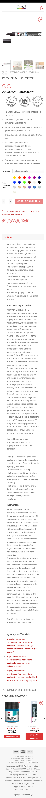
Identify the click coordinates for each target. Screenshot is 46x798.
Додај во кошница (28, 201)
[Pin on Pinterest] (23, 221)
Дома (4, 72)
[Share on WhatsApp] (4, 221)
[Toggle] (4, 237)
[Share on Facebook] (9, 221)
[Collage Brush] (34, 712)
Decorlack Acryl (12, 728)
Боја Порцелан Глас (6, 185)
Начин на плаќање (23, 760)
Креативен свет (17, 72)
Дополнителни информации (22, 689)
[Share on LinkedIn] (27, 221)
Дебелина (6, 171)
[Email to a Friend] (18, 221)
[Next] (40, 37)
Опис (10, 237)
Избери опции (12, 736)
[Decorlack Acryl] (12, 712)
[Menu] (3, 7)
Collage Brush (34, 728)
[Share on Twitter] (13, 221)
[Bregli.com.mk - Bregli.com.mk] (21, 7)
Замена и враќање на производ (23, 762)
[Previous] (6, 37)
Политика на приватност (23, 758)
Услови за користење (23, 757)
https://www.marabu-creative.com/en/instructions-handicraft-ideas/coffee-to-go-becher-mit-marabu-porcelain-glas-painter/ (22, 645)
